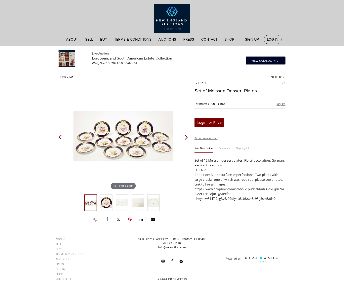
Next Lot (276, 76)
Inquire (281, 104)
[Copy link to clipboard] (95, 219)
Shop (229, 39)
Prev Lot (67, 77)
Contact (209, 39)
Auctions (62, 259)
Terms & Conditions (132, 39)
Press (188, 39)
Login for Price (209, 122)
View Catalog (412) (265, 60)
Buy (58, 249)
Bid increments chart (206, 138)
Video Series (64, 279)
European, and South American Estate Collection (132, 58)
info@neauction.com (172, 247)
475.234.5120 (172, 243)
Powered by (233, 259)
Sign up (252, 39)
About (72, 39)
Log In (272, 39)
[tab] (203, 150)
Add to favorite (283, 84)
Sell (59, 244)
